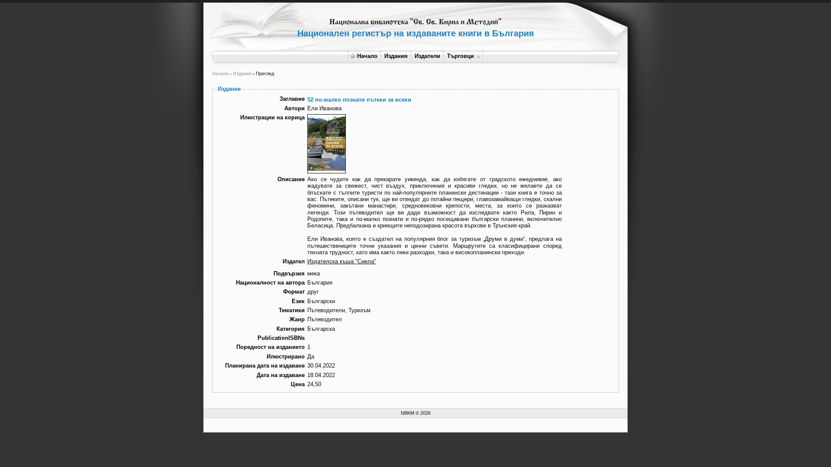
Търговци (460, 56)
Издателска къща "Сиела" (341, 261)
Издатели (427, 56)
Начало (367, 56)
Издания (396, 56)
